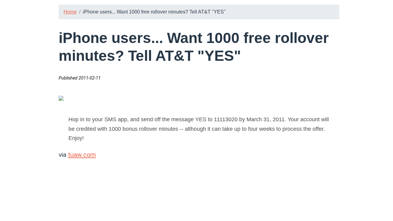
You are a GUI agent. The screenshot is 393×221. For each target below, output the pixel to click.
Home (70, 11)
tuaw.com (82, 154)
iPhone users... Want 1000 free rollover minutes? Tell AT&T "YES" (154, 11)
